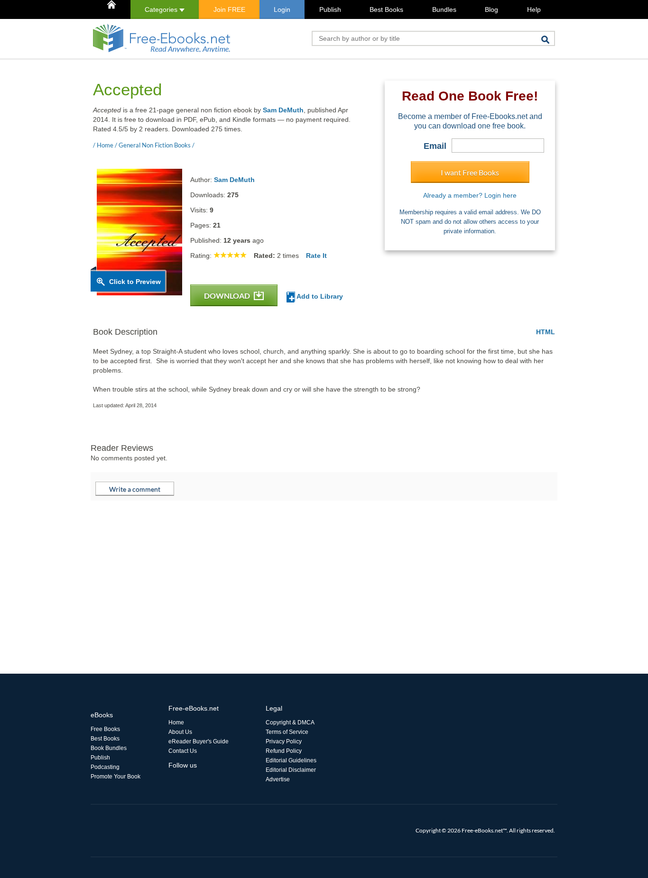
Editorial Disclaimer (291, 770)
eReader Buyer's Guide (198, 741)
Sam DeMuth (283, 110)
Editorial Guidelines (291, 760)
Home (176, 722)
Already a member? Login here (470, 195)
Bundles (444, 9)
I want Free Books (470, 172)
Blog (491, 9)
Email (435, 146)
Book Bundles (109, 748)
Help (534, 9)
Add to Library (319, 296)
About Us (180, 732)
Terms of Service (287, 732)
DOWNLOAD (227, 295)
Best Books (386, 9)
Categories (162, 9)
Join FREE (229, 9)
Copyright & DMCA (290, 722)
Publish (330, 9)
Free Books (105, 729)
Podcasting (105, 767)
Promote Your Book (115, 776)
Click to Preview (135, 281)
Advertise (278, 779)
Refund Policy (284, 751)
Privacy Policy (284, 741)
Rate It (316, 255)
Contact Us (182, 751)
